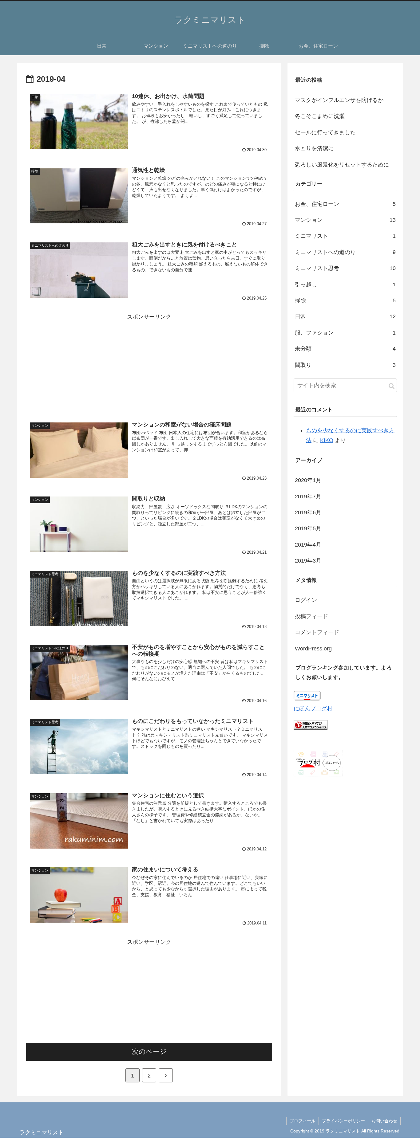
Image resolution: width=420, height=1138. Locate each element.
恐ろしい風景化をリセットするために (342, 165)
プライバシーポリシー (343, 1120)
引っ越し (345, 284)
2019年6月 (308, 512)
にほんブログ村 (313, 708)
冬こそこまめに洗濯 (320, 116)
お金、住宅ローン (345, 204)
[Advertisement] (149, 365)
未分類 (345, 349)
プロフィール (302, 1120)
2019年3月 (308, 561)
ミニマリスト (345, 236)
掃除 (345, 300)
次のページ (149, 1051)
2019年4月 (308, 545)
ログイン (306, 600)
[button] (391, 386)
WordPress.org (313, 649)
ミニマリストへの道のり (345, 252)
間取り (345, 365)
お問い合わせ (384, 1120)
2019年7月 (308, 496)
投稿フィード (311, 616)
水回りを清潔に (314, 148)
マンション (345, 220)
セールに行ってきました (325, 132)
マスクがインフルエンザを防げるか (339, 100)
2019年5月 (308, 528)
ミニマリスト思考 (345, 268)
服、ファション (345, 333)
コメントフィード (317, 632)
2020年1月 (308, 480)
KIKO (326, 440)
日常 (345, 316)
